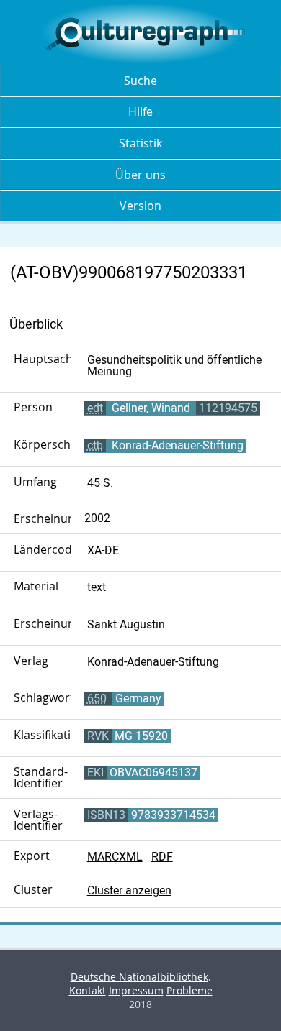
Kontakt (87, 990)
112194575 (228, 408)
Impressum (136, 990)
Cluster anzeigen (129, 890)
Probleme (189, 990)
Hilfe (140, 111)
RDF (162, 856)
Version (140, 206)
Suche (140, 80)
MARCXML (115, 856)
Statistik (140, 143)
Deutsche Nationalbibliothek (139, 977)
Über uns (140, 175)
